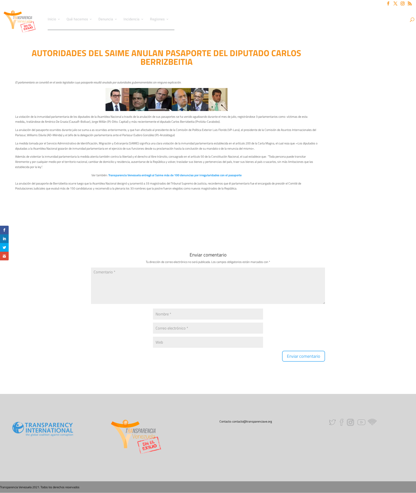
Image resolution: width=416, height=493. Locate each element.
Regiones (157, 20)
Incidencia (132, 20)
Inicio (52, 20)
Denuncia (105, 20)
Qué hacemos (77, 20)
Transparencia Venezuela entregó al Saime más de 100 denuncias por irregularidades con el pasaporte (175, 175)
